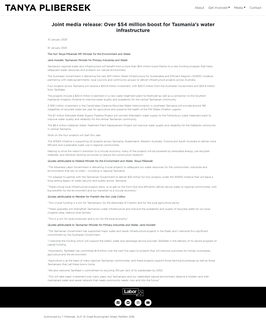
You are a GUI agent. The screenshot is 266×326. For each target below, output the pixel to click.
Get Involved (217, 7)
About (199, 7)
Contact (256, 7)
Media (238, 7)
